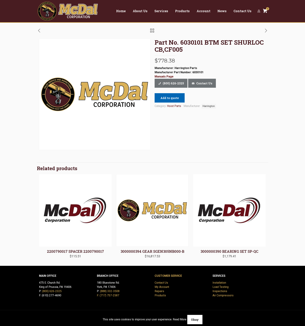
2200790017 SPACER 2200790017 (75, 251)
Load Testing (221, 287)
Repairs (159, 291)
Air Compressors (223, 295)
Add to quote (169, 98)
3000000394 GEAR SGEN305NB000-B (152, 251)
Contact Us (161, 282)
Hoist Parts (174, 106)
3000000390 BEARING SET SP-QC (229, 251)
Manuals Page (164, 76)
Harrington (209, 106)
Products (160, 295)
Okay (195, 319)
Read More (179, 319)
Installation (219, 282)
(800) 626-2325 (52, 291)
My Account (162, 287)
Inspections (220, 291)
